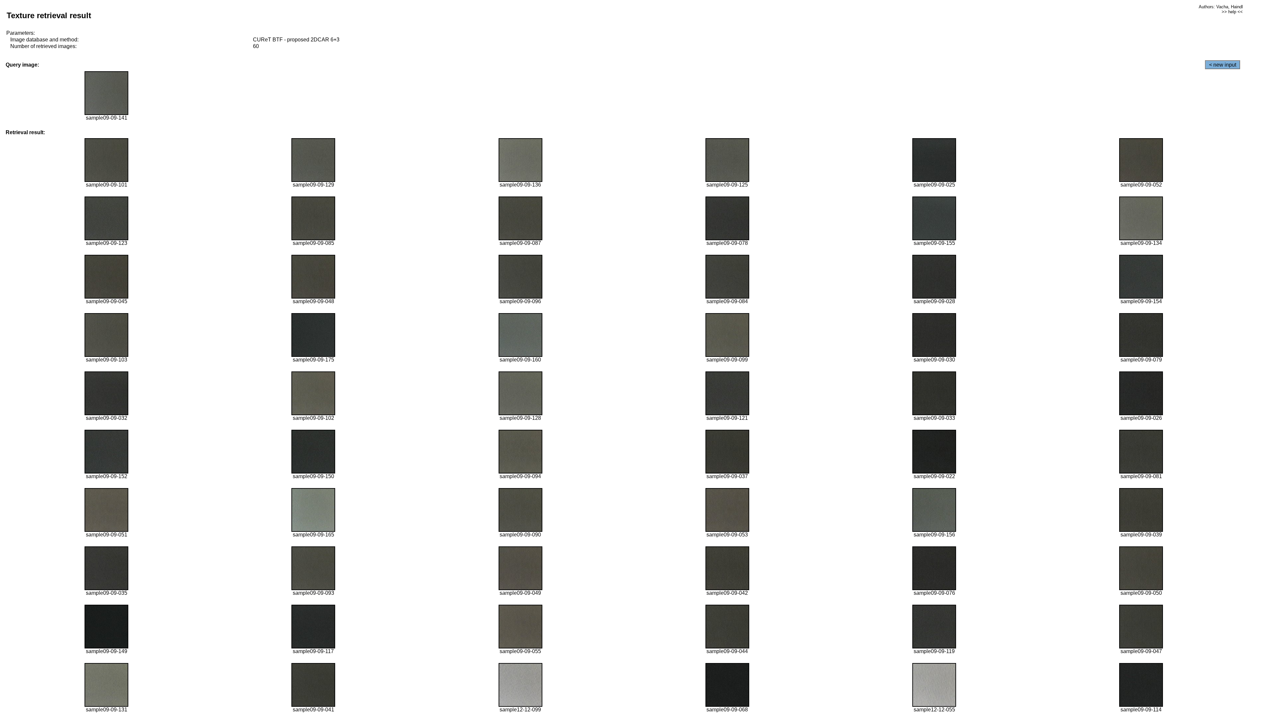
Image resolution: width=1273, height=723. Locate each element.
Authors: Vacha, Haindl (1221, 6)
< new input (1222, 65)
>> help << (1232, 11)
